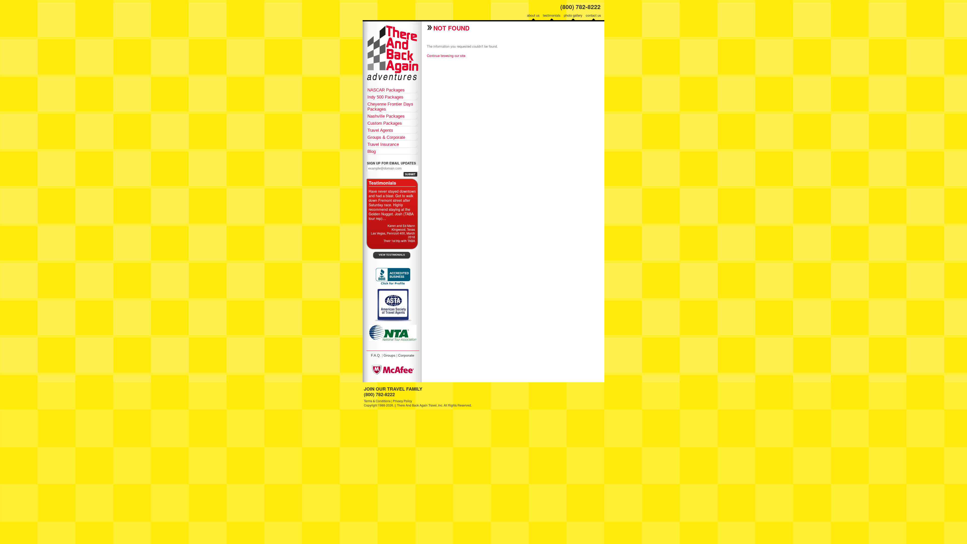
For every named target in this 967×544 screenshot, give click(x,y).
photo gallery (573, 15)
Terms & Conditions (377, 401)
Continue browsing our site (446, 55)
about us (533, 15)
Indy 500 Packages (385, 97)
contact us (593, 15)
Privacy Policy (402, 401)
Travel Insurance (383, 144)
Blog (371, 151)
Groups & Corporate (386, 137)
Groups (389, 355)
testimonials (552, 15)
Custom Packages (384, 123)
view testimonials (392, 254)
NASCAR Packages (386, 90)
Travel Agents (380, 130)
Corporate (406, 355)
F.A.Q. (376, 355)
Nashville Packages (386, 116)
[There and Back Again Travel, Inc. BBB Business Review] (393, 284)
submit (410, 174)
